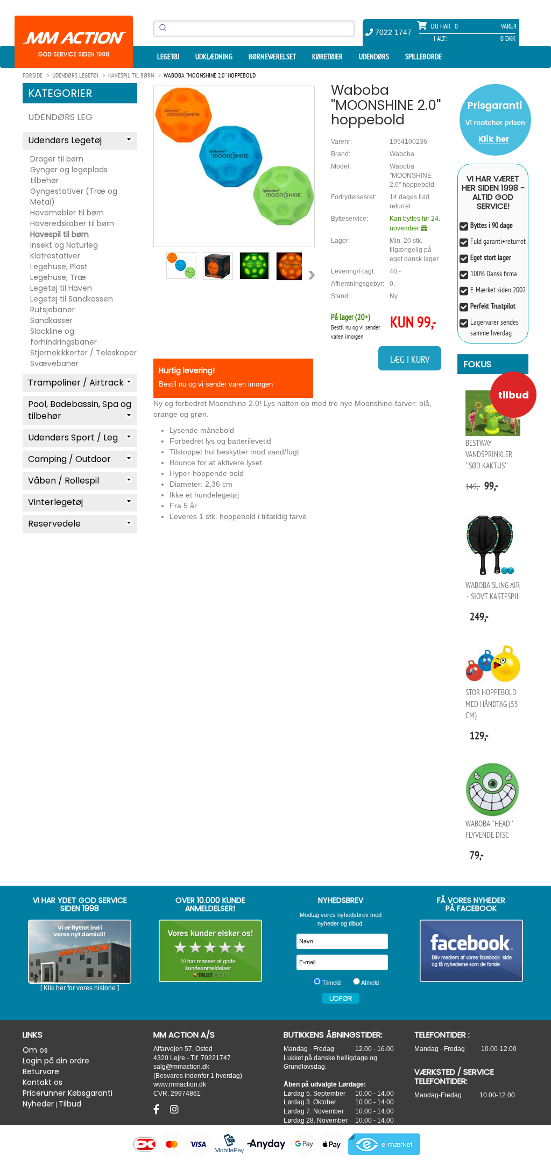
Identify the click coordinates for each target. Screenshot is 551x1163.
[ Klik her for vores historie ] (79, 988)
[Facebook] (157, 1109)
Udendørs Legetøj (65, 140)
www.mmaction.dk (179, 1084)
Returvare (41, 1071)
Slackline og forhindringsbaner (63, 336)
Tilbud (70, 1103)
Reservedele (54, 523)
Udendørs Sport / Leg (73, 437)
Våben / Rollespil (63, 480)
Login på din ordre (56, 1060)
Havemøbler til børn (67, 212)
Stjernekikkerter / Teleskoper (83, 352)
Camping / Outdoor (69, 459)
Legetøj (168, 56)
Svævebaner (54, 363)
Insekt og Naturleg (64, 245)
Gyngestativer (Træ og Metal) (73, 196)
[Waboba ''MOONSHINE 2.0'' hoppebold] (234, 157)
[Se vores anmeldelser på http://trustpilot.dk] (211, 951)
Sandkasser (51, 320)
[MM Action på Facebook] (472, 951)
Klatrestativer (55, 255)
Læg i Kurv (409, 359)
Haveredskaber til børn (72, 223)
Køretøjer (327, 56)
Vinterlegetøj (55, 502)
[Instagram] (174, 1109)
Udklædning (213, 56)
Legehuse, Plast (59, 266)
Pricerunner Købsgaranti (67, 1093)
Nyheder (38, 1103)
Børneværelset (272, 56)
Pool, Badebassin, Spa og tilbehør (79, 410)
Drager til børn (56, 158)
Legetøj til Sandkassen (71, 298)
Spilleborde (423, 56)
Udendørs (374, 56)
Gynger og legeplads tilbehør (69, 175)
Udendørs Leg (60, 117)
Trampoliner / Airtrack (76, 382)
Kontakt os (42, 1082)
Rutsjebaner (52, 309)
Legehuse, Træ (58, 277)
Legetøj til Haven (61, 288)
